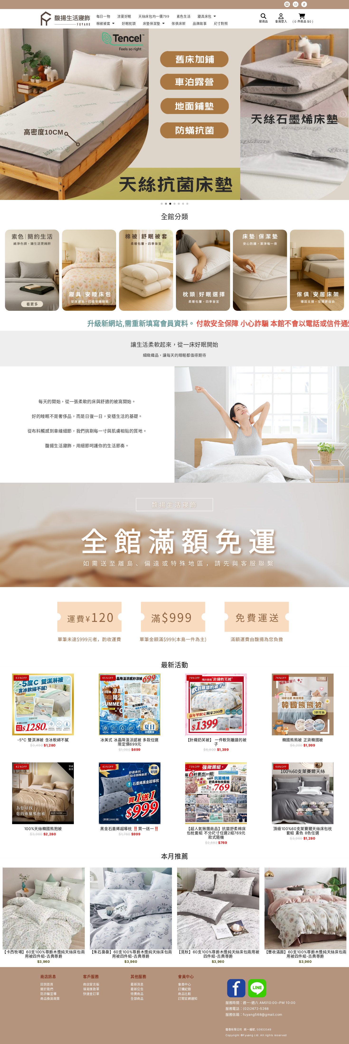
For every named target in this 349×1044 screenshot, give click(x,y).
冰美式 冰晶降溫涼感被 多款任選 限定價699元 (129, 742)
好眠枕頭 (129, 23)
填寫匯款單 (91, 989)
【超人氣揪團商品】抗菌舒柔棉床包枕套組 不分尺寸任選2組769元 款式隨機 (216, 833)
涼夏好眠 (124, 16)
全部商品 (137, 998)
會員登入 (281, 21)
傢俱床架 (179, 23)
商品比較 (184, 994)
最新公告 (137, 989)
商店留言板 (91, 984)
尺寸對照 (221, 23)
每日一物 (103, 16)
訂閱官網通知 (188, 998)
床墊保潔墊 (152, 23)
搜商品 (263, 21)
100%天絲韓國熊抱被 (43, 829)
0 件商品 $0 (303, 21)
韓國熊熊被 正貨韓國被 (302, 740)
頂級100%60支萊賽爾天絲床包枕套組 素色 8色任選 (302, 831)
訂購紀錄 (184, 989)
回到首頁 (46, 984)
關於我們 (46, 989)
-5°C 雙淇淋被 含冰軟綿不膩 (43, 740)
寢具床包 (205, 16)
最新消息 (137, 984)
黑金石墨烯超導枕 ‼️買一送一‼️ (129, 829)
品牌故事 (200, 23)
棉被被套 (103, 23)
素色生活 (184, 16)
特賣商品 (137, 994)
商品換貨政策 (50, 998)
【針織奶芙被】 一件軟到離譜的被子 (216, 742)
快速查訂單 (91, 994)
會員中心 (184, 984)
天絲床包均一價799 (154, 16)
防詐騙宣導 (48, 994)
